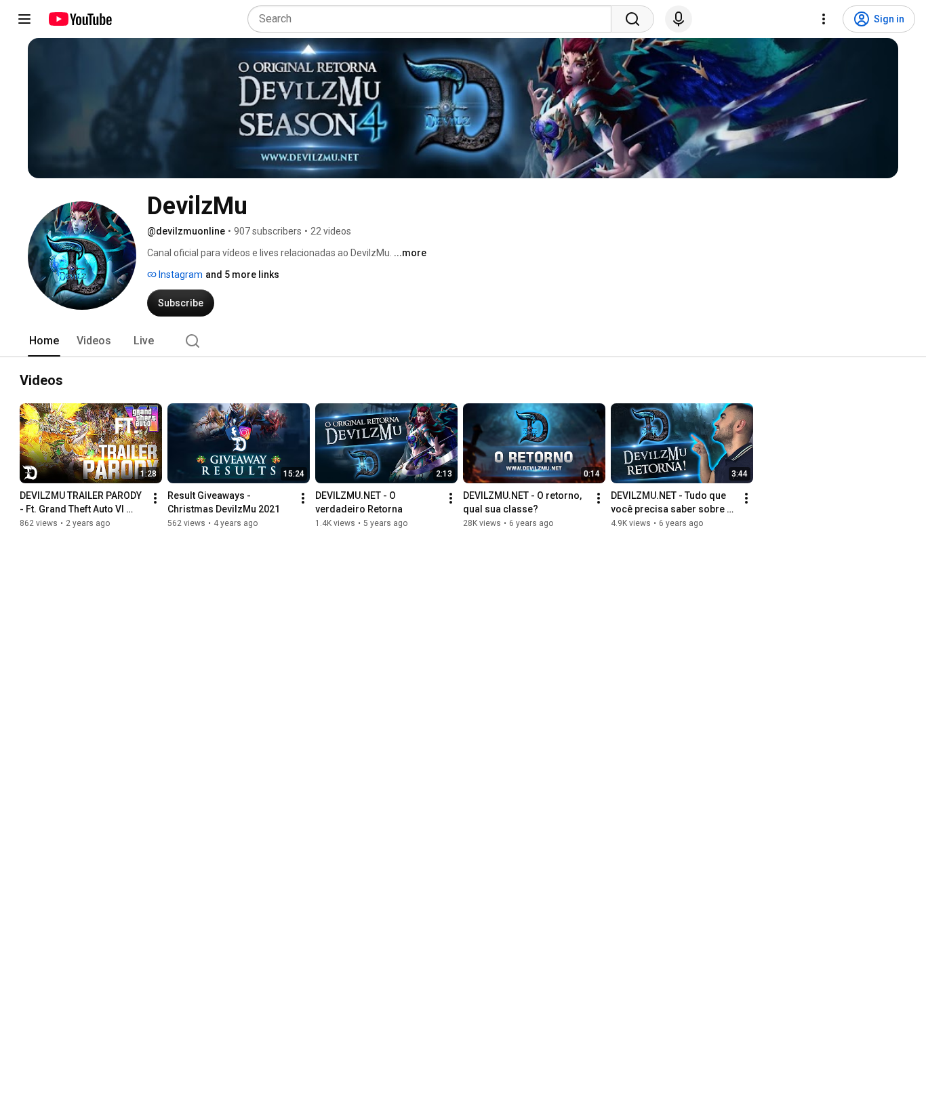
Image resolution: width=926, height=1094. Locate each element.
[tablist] (463, 341)
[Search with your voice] (678, 19)
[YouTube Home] (79, 19)
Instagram (180, 274)
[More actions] (155, 498)
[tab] (44, 341)
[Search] (632, 19)
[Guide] (24, 19)
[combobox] (433, 19)
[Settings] (824, 19)
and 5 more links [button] (242, 274)
